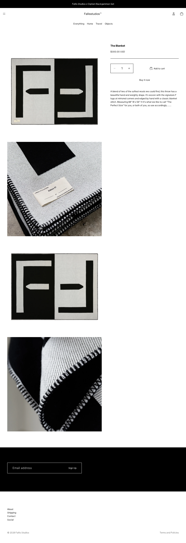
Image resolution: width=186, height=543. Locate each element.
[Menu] (4, 14)
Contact (11, 516)
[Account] (174, 14)
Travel (99, 23)
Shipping (11, 512)
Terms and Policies (169, 532)
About (10, 509)
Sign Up (72, 468)
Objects (109, 23)
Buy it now (144, 80)
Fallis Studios (22, 532)
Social (10, 519)
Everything (78, 23)
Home (90, 23)
